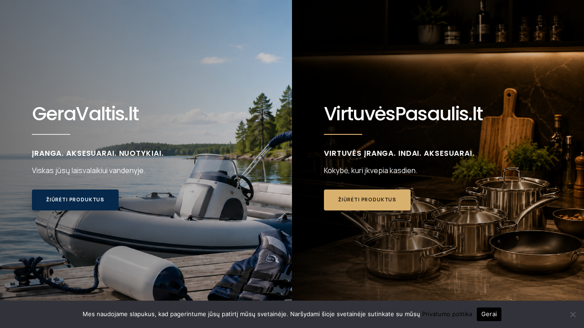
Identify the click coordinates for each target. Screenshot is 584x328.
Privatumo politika (447, 314)
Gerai (489, 314)
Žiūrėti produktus (75, 199)
